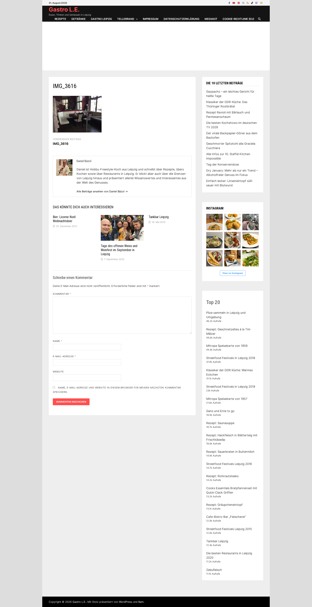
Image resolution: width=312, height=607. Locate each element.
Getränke (78, 19)
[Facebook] (230, 2)
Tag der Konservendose (222, 164)
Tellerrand (125, 19)
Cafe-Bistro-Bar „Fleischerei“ (226, 516)
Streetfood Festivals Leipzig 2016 (229, 464)
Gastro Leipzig (101, 19)
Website (58, 371)
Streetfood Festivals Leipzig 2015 (229, 529)
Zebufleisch (214, 570)
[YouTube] (234, 2)
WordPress (125, 601)
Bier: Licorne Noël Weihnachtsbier (64, 219)
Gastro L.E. (64, 9)
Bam (141, 601)
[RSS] (248, 2)
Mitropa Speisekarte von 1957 (226, 398)
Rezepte (60, 19)
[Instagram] (243, 2)
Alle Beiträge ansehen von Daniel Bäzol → (102, 191)
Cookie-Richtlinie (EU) (238, 19)
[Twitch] (257, 2)
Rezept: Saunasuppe (220, 423)
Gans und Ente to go (220, 411)
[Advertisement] (156, 46)
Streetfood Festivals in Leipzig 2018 (230, 358)
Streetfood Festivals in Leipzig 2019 (230, 386)
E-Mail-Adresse (64, 356)
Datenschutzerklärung (181, 19)
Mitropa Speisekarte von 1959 (226, 345)
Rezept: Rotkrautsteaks (222, 476)
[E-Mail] (261, 2)
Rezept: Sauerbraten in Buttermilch (230, 451)
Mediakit (211, 19)
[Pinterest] (239, 2)
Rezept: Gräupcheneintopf (224, 504)
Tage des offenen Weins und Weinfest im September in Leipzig (119, 250)
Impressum (150, 19)
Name (57, 341)
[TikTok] (252, 2)
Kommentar (62, 293)
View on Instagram (232, 273)
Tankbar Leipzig (159, 217)
